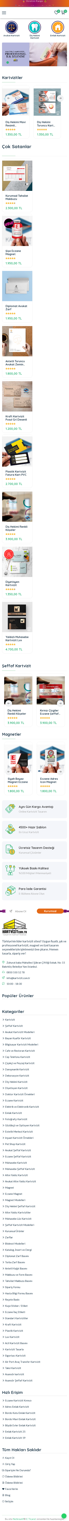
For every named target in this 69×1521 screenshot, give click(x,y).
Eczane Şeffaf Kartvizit (18, 1156)
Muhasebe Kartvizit (16, 1162)
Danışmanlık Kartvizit (17, 1069)
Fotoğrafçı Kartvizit (16, 1119)
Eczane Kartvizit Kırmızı (18, 1400)
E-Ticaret (31, 1518)
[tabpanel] (34, 54)
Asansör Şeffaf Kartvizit (18, 1380)
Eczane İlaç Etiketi (15, 1311)
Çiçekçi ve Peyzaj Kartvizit (19, 1063)
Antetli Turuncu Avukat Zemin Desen (15, 363)
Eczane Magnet (13, 1193)
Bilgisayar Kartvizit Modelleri (21, 1044)
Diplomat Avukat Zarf (16, 308)
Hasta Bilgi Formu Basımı (19, 1293)
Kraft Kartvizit (13, 1324)
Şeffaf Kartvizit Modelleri (19, 1224)
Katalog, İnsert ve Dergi (18, 1249)
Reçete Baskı (12, 1299)
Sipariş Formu (12, 1287)
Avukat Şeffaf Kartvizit (18, 1150)
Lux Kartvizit (12, 1336)
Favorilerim (11, 1488)
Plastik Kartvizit (14, 1330)
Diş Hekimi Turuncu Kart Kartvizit (45, 124)
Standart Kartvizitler (16, 1318)
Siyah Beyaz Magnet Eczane (18, 780)
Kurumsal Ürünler (14, 1231)
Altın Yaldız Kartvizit (16, 1175)
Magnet (9, 1187)
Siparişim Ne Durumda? (18, 1470)
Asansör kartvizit (14, 1374)
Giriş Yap (10, 1464)
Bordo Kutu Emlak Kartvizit (20, 1412)
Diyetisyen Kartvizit (12, 583)
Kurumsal (50, 911)
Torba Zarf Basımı (15, 1262)
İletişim (9, 1501)
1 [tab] (7, 62)
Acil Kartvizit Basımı (16, 1343)
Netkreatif (18, 1518)
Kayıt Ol (9, 1457)
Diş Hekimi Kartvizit (16, 1081)
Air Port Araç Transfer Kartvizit (22, 1361)
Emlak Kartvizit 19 (15, 1437)
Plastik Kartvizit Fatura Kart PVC (16, 473)
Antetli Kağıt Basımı (16, 1268)
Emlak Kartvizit (13, 1112)
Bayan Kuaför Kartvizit (18, 1038)
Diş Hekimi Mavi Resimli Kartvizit (16, 124)
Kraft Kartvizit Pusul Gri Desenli (16, 418)
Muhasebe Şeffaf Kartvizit (20, 1168)
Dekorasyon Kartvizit (17, 1075)
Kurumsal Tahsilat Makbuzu (17, 197)
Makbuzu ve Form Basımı (18, 1274)
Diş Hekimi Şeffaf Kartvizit (20, 1206)
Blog (7, 1495)
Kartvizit (10, 1019)
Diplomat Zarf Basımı (17, 1255)
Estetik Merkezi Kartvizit (19, 1131)
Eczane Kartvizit (14, 1100)
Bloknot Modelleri (15, 1243)
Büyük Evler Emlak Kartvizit (20, 1425)
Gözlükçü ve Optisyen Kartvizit (22, 1125)
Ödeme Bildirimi (14, 1476)
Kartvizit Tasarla (14, 1349)
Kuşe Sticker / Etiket (16, 1305)
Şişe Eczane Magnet (13, 252)
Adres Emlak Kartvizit (17, 1406)
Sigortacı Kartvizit (15, 1355)
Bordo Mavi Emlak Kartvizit (20, 1419)
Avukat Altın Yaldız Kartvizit (20, 1181)
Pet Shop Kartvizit (15, 1144)
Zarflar (9, 1237)
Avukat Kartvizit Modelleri (19, 1032)
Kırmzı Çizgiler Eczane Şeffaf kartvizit (49, 712)
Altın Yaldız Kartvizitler (18, 1212)
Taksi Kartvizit (13, 1367)
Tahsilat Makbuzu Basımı (18, 1280)
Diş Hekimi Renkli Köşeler (16, 528)
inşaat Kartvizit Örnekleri (19, 1137)
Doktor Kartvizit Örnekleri (20, 1094)
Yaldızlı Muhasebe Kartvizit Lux (17, 638)
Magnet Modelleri (15, 1199)
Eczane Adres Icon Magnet (49, 780)
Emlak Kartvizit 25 (15, 1431)
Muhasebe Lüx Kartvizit (18, 1218)
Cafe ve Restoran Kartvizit (20, 1050)
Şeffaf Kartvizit (14, 1025)
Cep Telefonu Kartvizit (17, 1056)
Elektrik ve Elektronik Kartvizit (22, 1106)
